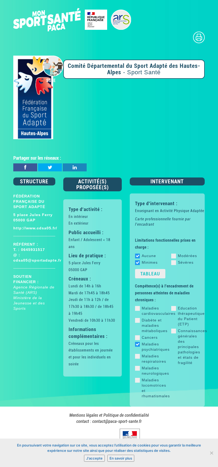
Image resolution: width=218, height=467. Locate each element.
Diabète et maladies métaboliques (152, 325)
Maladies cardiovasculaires (152, 311)
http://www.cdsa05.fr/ (35, 228)
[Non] (211, 453)
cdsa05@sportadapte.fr (37, 260)
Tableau (150, 273)
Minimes (150, 262)
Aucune (149, 256)
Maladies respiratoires (152, 358)
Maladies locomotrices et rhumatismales (152, 388)
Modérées (187, 256)
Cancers (150, 337)
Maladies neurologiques (152, 370)
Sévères (186, 262)
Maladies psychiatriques (152, 347)
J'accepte (94, 458)
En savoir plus (121, 458)
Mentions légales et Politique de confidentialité (109, 415)
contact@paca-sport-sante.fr (117, 421)
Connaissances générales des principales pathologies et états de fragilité (188, 347)
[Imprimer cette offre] (199, 37)
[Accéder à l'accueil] (72, 19)
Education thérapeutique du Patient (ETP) (188, 316)
